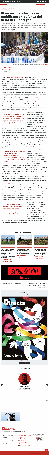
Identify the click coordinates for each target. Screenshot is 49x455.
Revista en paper (23, 442)
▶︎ (47, 384)
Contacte (21, 443)
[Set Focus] (46, 4)
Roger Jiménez (6, 259)
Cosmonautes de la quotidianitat (12, 284)
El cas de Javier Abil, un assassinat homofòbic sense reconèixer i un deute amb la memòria (36, 285)
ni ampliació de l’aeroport (16, 77)
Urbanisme (36, 246)
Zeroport (41, 226)
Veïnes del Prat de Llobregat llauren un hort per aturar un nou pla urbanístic (23, 251)
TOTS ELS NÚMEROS (24, 363)
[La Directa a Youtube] (43, 1)
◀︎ (2, 384)
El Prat (27, 226)
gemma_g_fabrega (7, 69)
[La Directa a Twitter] (40, 1)
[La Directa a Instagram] (45, 1)
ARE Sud (13, 226)
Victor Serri (45, 64)
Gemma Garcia (7, 68)
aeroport (8, 226)
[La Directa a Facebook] (38, 1)
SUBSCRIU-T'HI (37, 4)
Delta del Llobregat (20, 226)
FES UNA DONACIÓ (42, 4)
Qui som (21, 434)
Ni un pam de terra (33, 226)
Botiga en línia (22, 440)
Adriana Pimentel (26, 257)
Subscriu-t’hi (22, 439)
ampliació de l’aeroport (35, 102)
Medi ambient (7, 9)
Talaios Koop (38, 453)
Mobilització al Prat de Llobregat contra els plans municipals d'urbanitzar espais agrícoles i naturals (40, 252)
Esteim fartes (24, 388)
